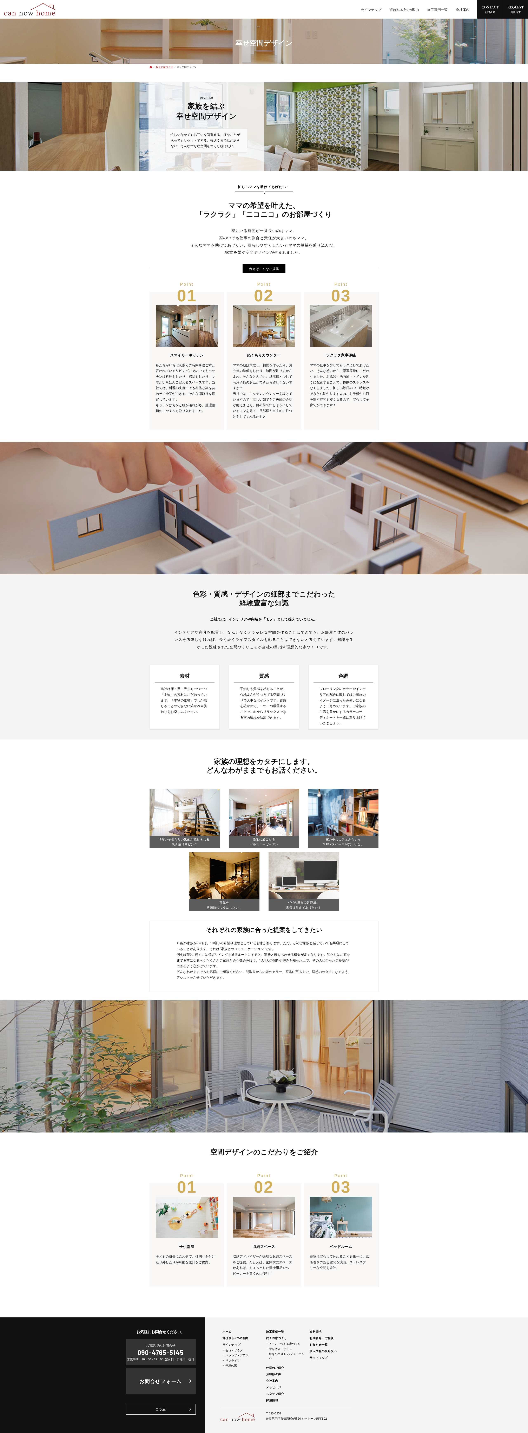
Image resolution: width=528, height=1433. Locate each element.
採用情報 (272, 1400)
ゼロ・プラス (234, 1350)
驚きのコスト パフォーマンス (286, 1355)
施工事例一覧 (275, 1332)
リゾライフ (232, 1360)
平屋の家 (231, 1365)
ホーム (227, 1332)
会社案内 (272, 1381)
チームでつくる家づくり (285, 1344)
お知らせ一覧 (319, 1345)
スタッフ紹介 (275, 1394)
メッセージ (273, 1387)
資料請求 (316, 1332)
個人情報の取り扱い (323, 1351)
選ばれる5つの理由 (235, 1338)
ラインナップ (231, 1345)
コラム (161, 1409)
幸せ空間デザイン (280, 1349)
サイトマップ (319, 1358)
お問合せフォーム (160, 1380)
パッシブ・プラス (237, 1355)
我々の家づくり (276, 1338)
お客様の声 (273, 1374)
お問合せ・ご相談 (322, 1338)
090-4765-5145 (161, 1352)
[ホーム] (151, 67)
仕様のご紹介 (275, 1368)
